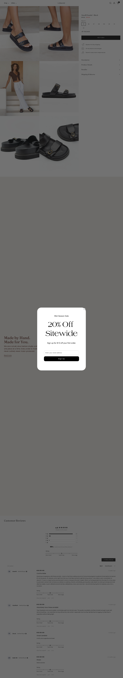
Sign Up (61, 359)
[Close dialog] (84, 309)
